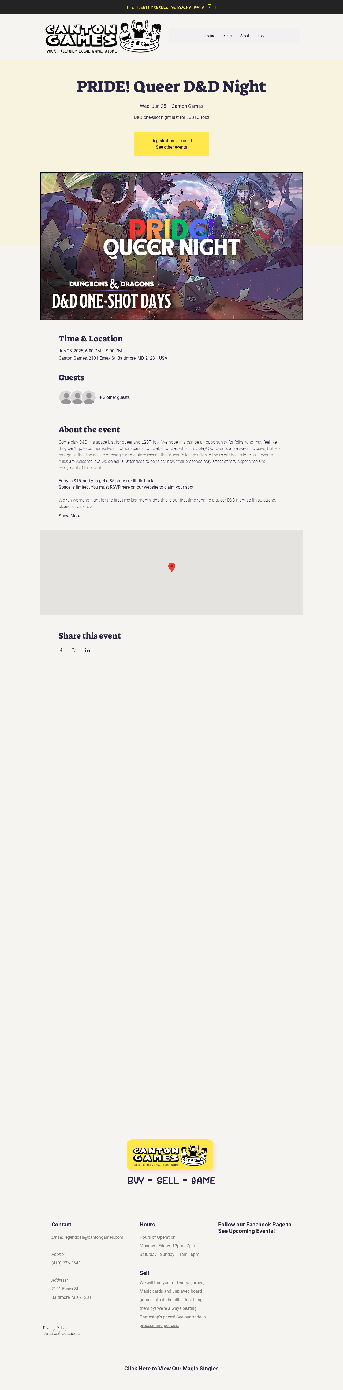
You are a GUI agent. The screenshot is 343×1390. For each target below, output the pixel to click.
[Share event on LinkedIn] (87, 650)
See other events (171, 147)
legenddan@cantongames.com (93, 1237)
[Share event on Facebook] (61, 650)
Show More (69, 515)
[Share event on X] (74, 650)
